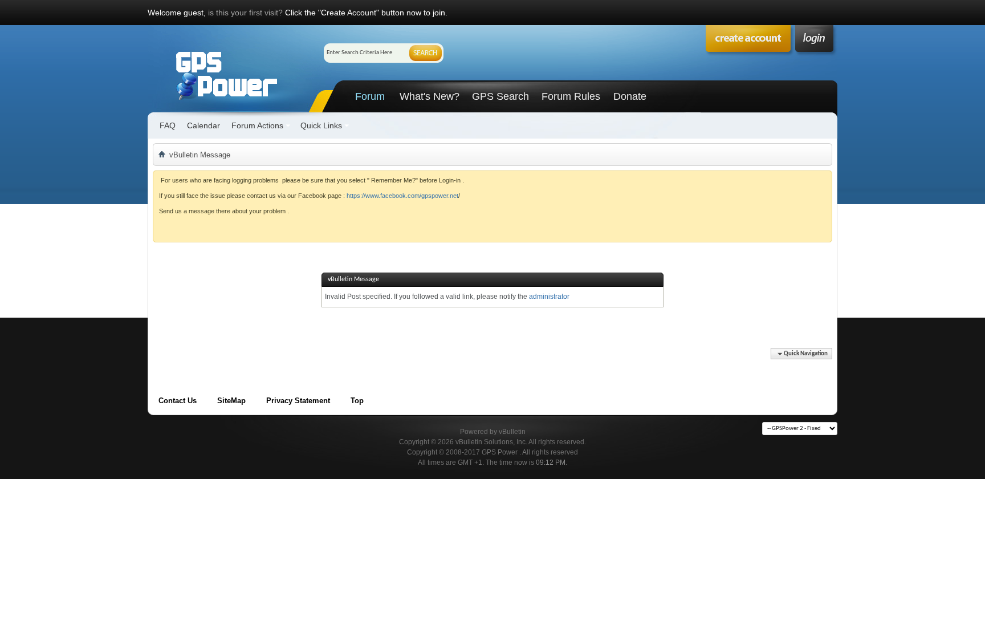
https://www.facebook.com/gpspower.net (402, 195)
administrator (549, 297)
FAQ (168, 125)
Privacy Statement (298, 400)
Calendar (203, 125)
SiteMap (231, 400)
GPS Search (500, 96)
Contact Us (177, 400)
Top (357, 400)
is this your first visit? (245, 12)
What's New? (429, 96)
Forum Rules (571, 96)
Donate (629, 96)
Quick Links (321, 125)
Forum (370, 96)
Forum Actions (257, 125)
